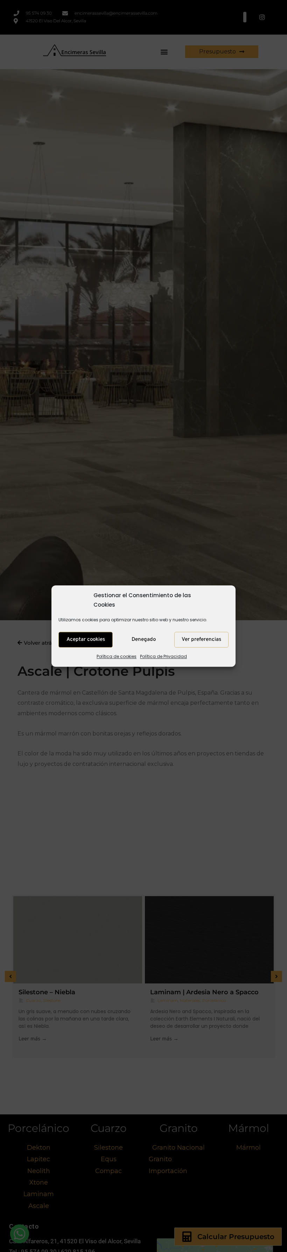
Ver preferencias (201, 639)
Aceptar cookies (85, 639)
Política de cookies (116, 656)
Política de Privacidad (163, 656)
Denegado (144, 639)
